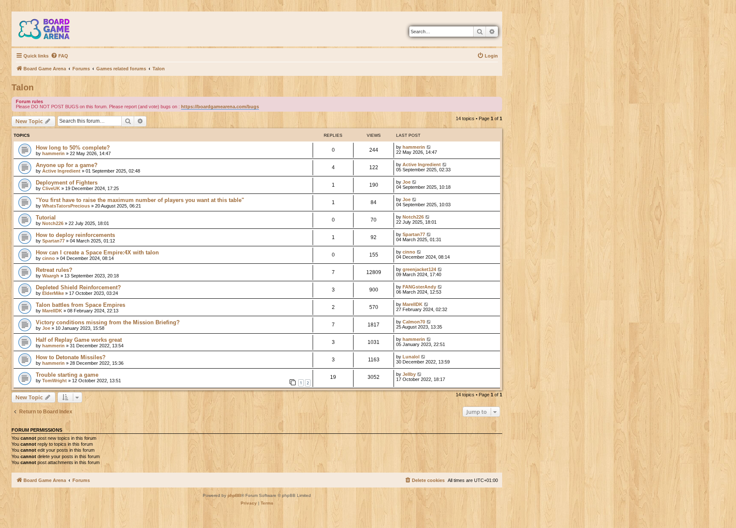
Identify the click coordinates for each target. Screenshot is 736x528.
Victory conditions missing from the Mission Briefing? (108, 322)
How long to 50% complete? (73, 147)
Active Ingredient (61, 170)
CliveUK (51, 188)
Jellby (409, 374)
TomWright (54, 380)
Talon (23, 87)
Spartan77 (53, 240)
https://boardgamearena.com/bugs (220, 106)
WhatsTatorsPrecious (66, 205)
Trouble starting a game (67, 375)
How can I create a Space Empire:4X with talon (97, 252)
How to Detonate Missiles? (71, 357)
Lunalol (411, 356)
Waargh (50, 275)
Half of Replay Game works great (79, 340)
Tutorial (46, 217)
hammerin (53, 153)
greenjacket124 (419, 269)
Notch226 (52, 223)
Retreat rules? (54, 270)
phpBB (234, 495)
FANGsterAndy (419, 286)
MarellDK (52, 310)
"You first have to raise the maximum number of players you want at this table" (140, 200)
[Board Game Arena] (50, 29)
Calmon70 (413, 321)
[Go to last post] (429, 147)
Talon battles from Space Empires (80, 305)
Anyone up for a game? (67, 165)
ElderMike (53, 293)
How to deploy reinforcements (75, 235)
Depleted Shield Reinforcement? (78, 287)
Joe (406, 182)
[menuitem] (59, 56)
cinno (48, 258)
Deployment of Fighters (67, 182)
